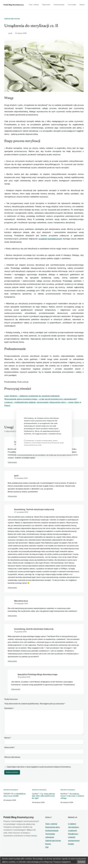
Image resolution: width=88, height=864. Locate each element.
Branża (48, 844)
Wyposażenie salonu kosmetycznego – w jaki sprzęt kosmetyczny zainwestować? (40, 399)
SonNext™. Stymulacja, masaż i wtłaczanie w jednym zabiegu (72, 796)
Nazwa (7, 738)
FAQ (47, 847)
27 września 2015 (21, 512)
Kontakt (71, 844)
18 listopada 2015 (21, 604)
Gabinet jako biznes (12, 19)
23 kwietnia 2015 (21, 478)
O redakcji (72, 824)
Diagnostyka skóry (52, 827)
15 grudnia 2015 (20, 632)
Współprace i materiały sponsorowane (74, 837)
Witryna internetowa (12, 757)
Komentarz (9, 708)
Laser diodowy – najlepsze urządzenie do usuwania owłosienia (32, 396)
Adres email (9, 747)
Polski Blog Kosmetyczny (13, 5)
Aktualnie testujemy (10, 790)
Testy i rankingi (51, 824)
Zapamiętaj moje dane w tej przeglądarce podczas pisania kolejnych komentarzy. (39, 767)
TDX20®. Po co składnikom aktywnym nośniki (14, 795)
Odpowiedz (12, 462)
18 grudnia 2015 (24, 677)
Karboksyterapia (51, 831)
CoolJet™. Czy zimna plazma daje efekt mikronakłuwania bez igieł (43, 796)
